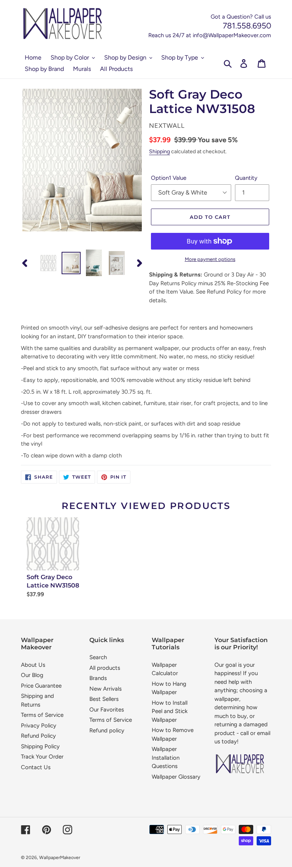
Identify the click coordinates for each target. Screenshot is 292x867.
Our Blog (32, 675)
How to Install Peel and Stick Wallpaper (169, 711)
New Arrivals (105, 688)
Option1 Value (168, 177)
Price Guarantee (41, 685)
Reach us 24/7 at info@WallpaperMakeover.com (209, 35)
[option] (48, 263)
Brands (98, 678)
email (263, 733)
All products (104, 667)
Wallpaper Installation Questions (165, 758)
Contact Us (36, 767)
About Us (33, 664)
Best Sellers (104, 699)
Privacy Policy (38, 725)
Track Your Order (42, 756)
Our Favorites (106, 709)
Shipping (159, 151)
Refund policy (106, 730)
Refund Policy (38, 735)
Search (98, 657)
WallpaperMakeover (59, 857)
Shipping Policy (40, 746)
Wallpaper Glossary (176, 776)
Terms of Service (42, 715)
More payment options (210, 259)
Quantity (246, 177)
